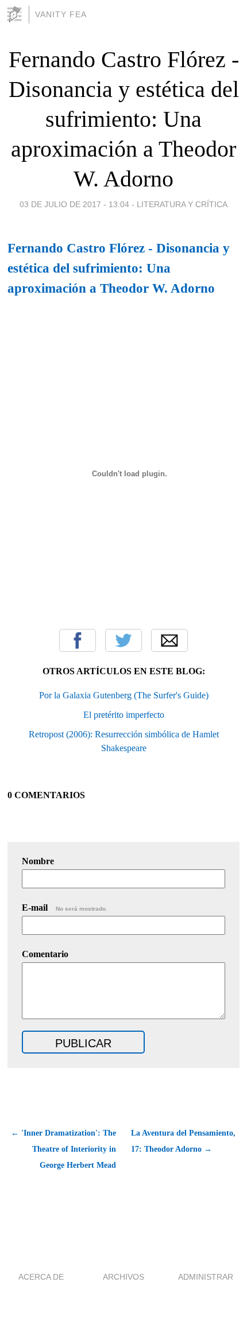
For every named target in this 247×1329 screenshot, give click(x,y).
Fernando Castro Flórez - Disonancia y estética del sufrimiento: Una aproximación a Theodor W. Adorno (124, 119)
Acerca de (41, 1276)
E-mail (64, 907)
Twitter (123, 640)
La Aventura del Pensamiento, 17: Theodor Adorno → (183, 1141)
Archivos (123, 1276)
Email (169, 640)
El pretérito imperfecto (123, 715)
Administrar (205, 1276)
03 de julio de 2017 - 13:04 (74, 204)
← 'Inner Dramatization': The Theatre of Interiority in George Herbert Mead (63, 1149)
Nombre (38, 861)
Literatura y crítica (182, 204)
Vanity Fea (61, 14)
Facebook (77, 640)
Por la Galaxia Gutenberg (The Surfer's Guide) (124, 695)
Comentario (45, 954)
